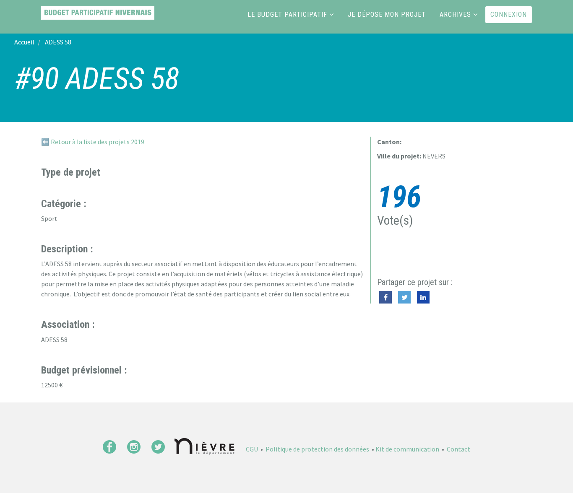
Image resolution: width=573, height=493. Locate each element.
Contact (458, 449)
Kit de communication (407, 449)
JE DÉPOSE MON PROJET (387, 14)
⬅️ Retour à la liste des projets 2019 (92, 142)
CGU (252, 449)
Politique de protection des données (317, 449)
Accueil (24, 42)
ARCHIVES (455, 14)
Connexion (508, 14)
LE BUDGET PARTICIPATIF (287, 14)
